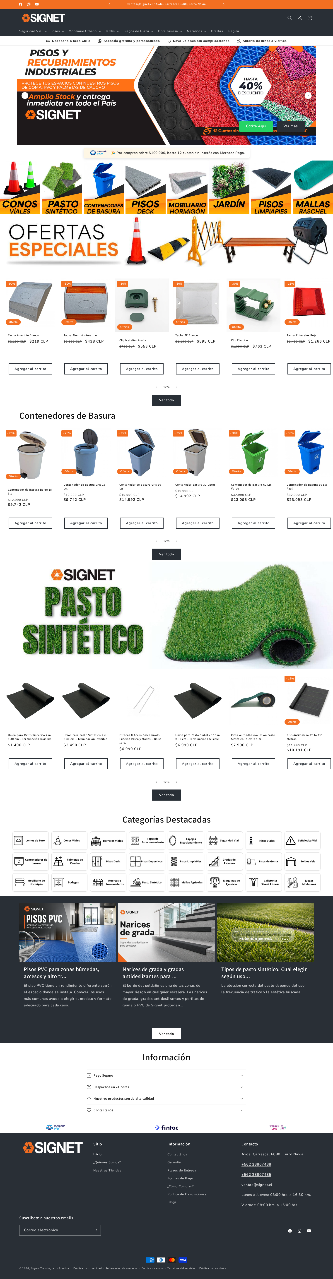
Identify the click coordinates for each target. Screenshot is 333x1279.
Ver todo (166, 400)
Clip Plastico (239, 340)
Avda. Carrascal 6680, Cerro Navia (272, 1154)
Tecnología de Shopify (54, 1268)
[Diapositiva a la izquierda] (157, 387)
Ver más (290, 126)
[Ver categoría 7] (271, 187)
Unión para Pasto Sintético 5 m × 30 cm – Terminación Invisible (85, 737)
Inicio (97, 1154)
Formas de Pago (180, 1178)
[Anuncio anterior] (109, 4)
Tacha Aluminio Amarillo (80, 335)
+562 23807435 (256, 1174)
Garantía (174, 1162)
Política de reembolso (213, 1268)
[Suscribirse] (96, 1230)
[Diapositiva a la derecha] (176, 387)
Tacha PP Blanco (186, 335)
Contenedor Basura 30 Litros (195, 485)
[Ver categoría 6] (229, 187)
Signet (35, 1268)
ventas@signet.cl (256, 1184)
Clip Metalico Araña (132, 340)
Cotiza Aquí (256, 126)
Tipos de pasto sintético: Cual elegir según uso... (264, 973)
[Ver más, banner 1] (166, 95)
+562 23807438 (256, 1164)
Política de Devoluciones (186, 1194)
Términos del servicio (181, 1268)
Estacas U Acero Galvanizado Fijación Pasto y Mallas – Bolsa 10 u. (140, 739)
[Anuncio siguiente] (224, 4)
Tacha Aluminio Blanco (23, 335)
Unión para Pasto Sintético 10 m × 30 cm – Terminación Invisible (197, 737)
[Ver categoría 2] (62, 187)
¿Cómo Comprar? (180, 1186)
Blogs (171, 1202)
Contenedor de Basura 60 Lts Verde (251, 486)
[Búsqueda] (290, 18)
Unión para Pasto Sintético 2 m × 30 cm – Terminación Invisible (30, 737)
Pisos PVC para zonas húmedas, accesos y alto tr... (61, 973)
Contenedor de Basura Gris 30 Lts (140, 486)
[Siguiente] (308, 95)
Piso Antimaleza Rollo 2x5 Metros (305, 737)
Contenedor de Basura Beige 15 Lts (30, 491)
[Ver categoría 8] (313, 187)
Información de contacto (121, 1268)
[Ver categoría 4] (145, 187)
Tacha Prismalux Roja (301, 335)
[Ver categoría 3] (104, 187)
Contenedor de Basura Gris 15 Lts (84, 486)
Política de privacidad (87, 1268)
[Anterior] (25, 95)
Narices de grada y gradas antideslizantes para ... (153, 973)
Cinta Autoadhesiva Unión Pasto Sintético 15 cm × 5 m (253, 737)
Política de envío (152, 1268)
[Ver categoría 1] (20, 187)
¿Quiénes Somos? (107, 1162)
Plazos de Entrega (181, 1170)
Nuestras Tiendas (107, 1170)
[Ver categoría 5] (187, 187)
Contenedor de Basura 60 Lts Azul (307, 486)
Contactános (177, 1154)
